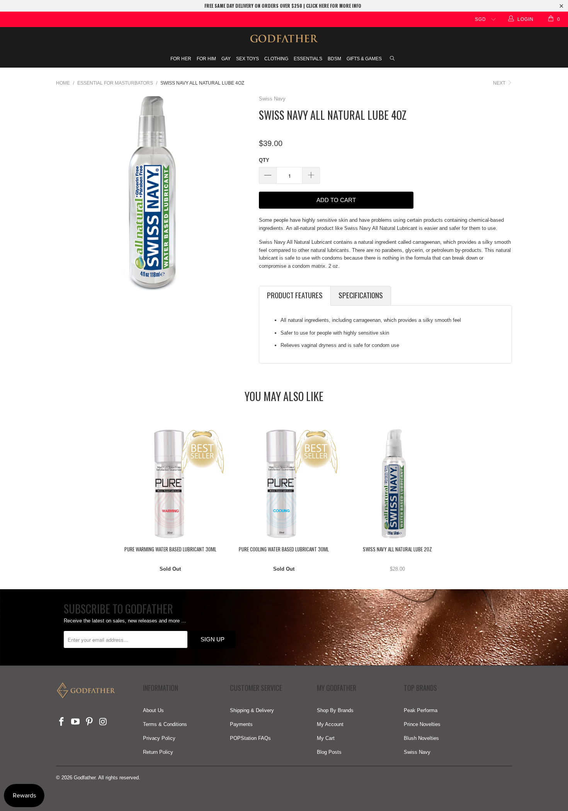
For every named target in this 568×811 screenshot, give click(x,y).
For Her (180, 58)
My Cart (326, 738)
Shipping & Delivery (252, 710)
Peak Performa (420, 710)
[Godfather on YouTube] (76, 722)
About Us (153, 710)
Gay (226, 58)
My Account (330, 724)
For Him (206, 58)
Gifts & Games (364, 58)
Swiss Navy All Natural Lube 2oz (397, 484)
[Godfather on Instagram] (103, 722)
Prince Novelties (422, 724)
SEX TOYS (247, 58)
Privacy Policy (159, 738)
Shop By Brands (335, 710)
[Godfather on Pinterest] (89, 722)
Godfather (84, 777)
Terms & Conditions (165, 724)
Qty (264, 160)
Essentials (308, 58)
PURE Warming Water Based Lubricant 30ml (170, 484)
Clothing (276, 58)
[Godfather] (284, 38)
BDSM (334, 58)
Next (500, 83)
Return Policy (158, 752)
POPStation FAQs (250, 738)
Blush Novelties (421, 738)
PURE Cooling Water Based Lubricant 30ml (284, 484)
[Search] (392, 59)
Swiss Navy (272, 99)
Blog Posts (329, 752)
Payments (241, 724)
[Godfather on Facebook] (62, 722)
